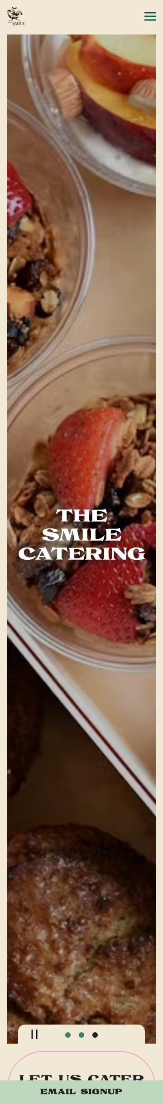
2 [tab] (81, 1046)
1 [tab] (67, 1046)
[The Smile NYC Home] (38, 16)
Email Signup (81, 1092)
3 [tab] (95, 1046)
